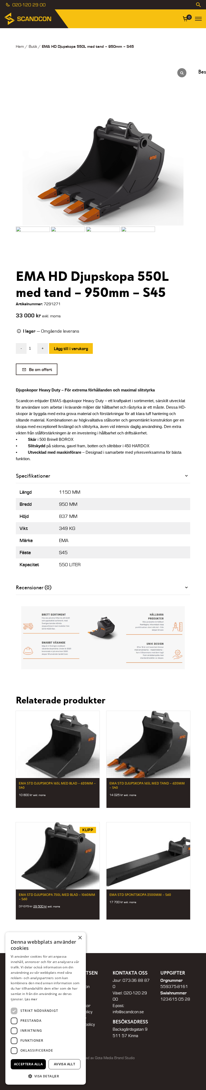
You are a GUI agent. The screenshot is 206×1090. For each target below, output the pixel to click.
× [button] (80, 938)
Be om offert (40, 369)
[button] (45, 1076)
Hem (20, 46)
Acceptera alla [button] (28, 1064)
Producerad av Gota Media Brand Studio (103, 1057)
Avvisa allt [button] (64, 1064)
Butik (33, 46)
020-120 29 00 (28, 5)
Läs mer (31, 999)
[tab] (103, 475)
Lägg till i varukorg (71, 348)
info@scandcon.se (128, 1011)
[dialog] (45, 1008)
